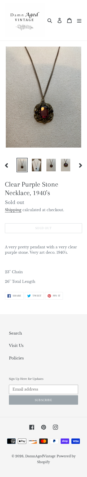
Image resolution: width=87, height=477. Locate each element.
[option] (22, 165)
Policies (16, 358)
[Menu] (79, 20)
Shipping (13, 210)
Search (15, 333)
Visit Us (16, 345)
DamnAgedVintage (40, 456)
